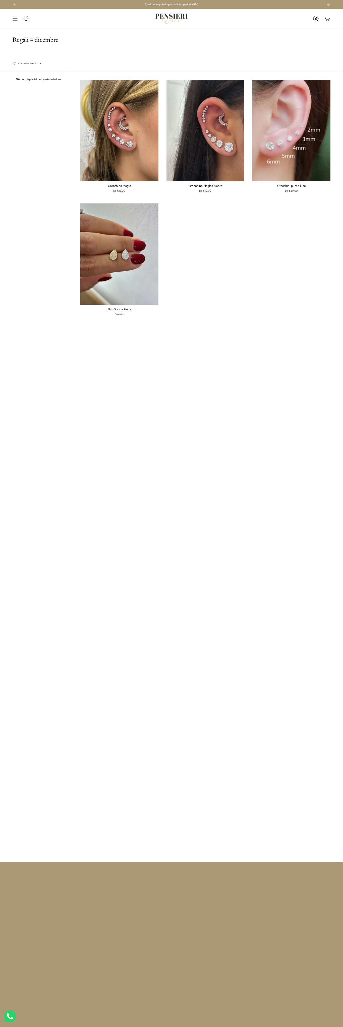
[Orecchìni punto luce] (291, 130)
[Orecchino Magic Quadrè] (205, 130)
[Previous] (15, 4)
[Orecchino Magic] (119, 130)
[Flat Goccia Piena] (119, 254)
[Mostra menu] (15, 18)
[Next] (328, 4)
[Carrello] (327, 18)
